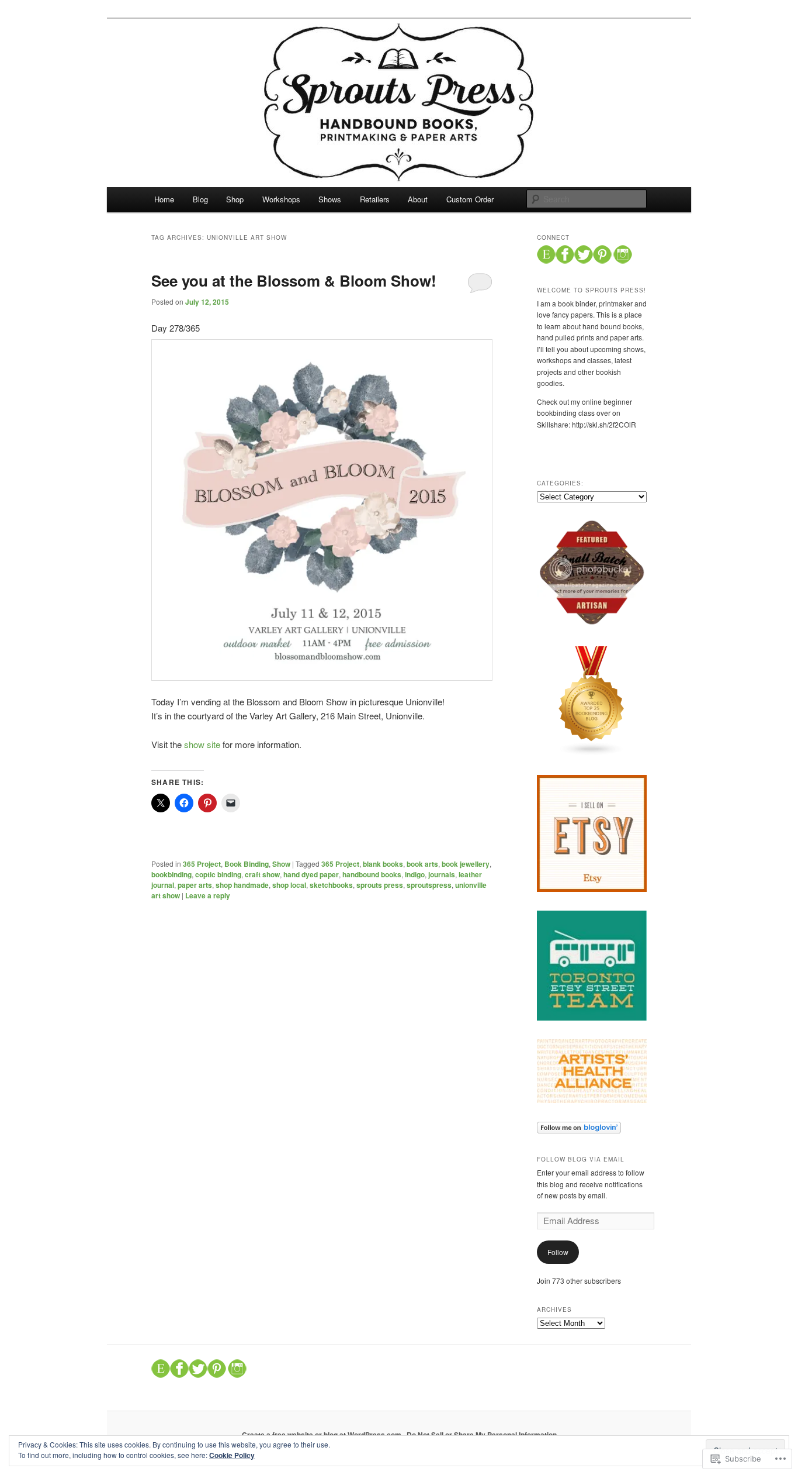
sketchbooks (331, 885)
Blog (200, 199)
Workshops (281, 199)
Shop (235, 199)
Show (281, 864)
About (418, 199)
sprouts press (379, 885)
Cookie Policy (232, 1455)
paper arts (195, 885)
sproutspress (429, 885)
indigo (415, 874)
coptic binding (218, 874)
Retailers (375, 199)
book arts (422, 864)
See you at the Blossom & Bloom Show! (293, 280)
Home (164, 199)
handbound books (371, 874)
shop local (289, 885)
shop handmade (242, 885)
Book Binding (246, 864)
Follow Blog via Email (580, 1159)
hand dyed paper (311, 874)
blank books (383, 864)
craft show (262, 874)
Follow (557, 1252)
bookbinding (171, 874)
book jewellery (466, 864)
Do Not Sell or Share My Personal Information (482, 1434)
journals (441, 874)
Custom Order (470, 199)
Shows (329, 199)
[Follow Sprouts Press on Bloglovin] (579, 1130)
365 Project (202, 864)
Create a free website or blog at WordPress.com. (322, 1434)
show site (202, 744)
